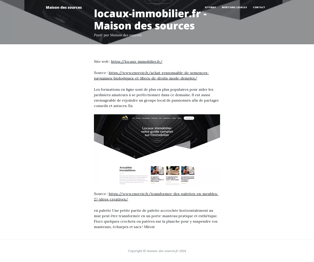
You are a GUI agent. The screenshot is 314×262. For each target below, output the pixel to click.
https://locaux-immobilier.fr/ (136, 61)
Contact (259, 7)
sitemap (210, 7)
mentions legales (234, 7)
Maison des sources (64, 7)
